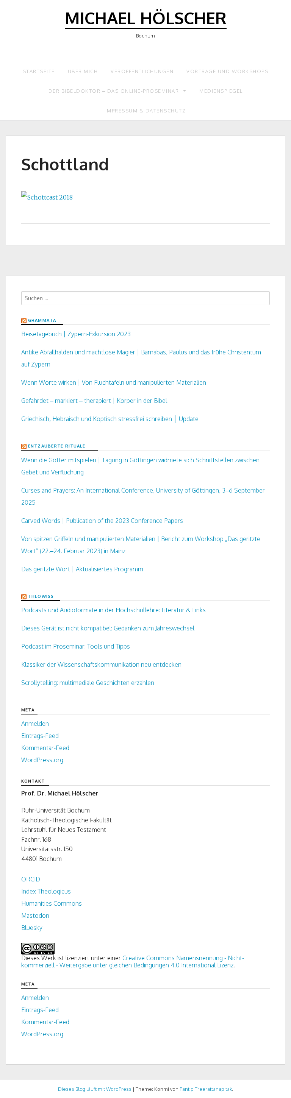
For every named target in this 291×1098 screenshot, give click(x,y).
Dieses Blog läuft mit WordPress (94, 1089)
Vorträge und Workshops (227, 71)
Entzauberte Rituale (56, 446)
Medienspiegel (221, 91)
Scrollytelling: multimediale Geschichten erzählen (87, 682)
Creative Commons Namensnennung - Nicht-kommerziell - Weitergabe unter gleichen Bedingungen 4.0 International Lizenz (132, 961)
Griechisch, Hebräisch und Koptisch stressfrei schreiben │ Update (110, 419)
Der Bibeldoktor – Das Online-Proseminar (113, 91)
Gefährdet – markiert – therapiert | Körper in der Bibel (94, 400)
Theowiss (41, 596)
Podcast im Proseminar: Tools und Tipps (75, 646)
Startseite (39, 71)
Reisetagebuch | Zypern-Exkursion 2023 (76, 334)
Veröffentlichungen (142, 71)
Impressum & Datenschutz (145, 111)
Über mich (83, 71)
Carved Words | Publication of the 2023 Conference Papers (102, 520)
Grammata (42, 320)
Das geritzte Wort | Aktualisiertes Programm (82, 569)
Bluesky (31, 927)
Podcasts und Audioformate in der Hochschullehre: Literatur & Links (113, 610)
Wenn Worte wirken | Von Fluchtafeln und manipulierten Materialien (113, 382)
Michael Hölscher (146, 17)
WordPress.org (42, 760)
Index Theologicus (46, 891)
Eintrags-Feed (40, 735)
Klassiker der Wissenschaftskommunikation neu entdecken (101, 664)
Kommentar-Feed (45, 748)
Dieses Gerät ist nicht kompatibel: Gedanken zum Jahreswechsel (107, 628)
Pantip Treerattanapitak (206, 1089)
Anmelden (35, 723)
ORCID (30, 879)
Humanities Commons (51, 903)
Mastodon (35, 915)
